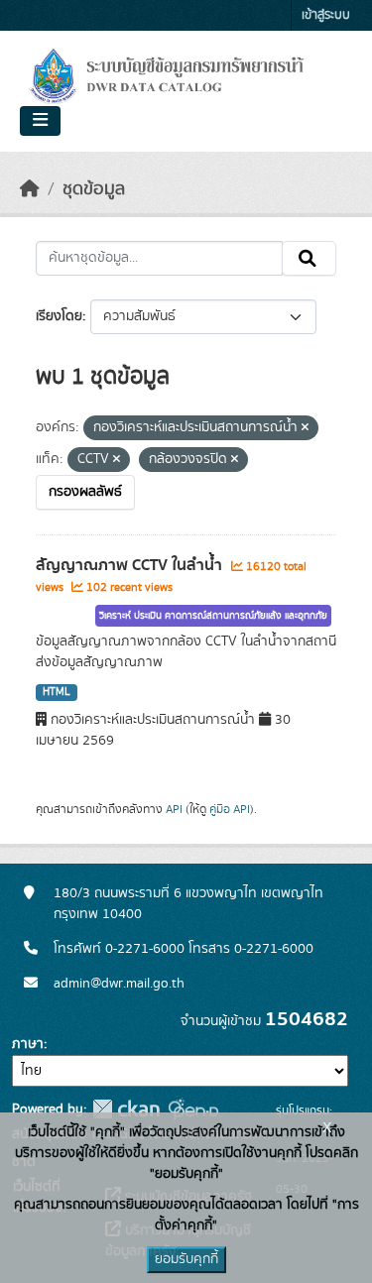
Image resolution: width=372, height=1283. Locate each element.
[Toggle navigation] (40, 121)
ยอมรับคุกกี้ (186, 1259)
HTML (56, 692)
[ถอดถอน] (305, 428)
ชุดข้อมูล (93, 189)
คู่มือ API (229, 809)
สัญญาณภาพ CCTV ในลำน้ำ (131, 565)
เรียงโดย (59, 316)
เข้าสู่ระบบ (326, 15)
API (174, 809)
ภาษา (28, 1044)
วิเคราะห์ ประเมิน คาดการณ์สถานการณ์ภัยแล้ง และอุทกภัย (213, 616)
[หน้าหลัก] (30, 189)
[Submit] (309, 259)
